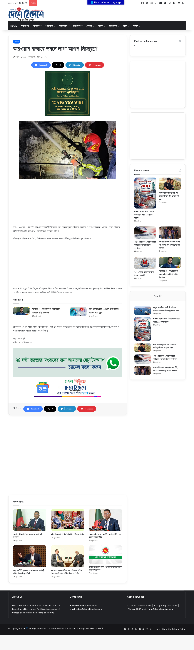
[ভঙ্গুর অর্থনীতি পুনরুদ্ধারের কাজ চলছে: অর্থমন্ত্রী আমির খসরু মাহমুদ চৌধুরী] (29, 556)
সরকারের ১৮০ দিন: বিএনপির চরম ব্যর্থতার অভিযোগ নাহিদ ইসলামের (168, 274)
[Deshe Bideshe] (26, 14)
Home (13, 25)
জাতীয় (17, 41)
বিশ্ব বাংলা (76, 25)
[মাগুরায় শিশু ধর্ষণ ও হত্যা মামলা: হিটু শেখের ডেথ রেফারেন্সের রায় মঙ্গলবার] (170, 232)
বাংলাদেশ (36, 25)
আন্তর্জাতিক (63, 25)
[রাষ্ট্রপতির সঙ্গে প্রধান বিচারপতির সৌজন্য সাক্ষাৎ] (67, 520)
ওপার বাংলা (49, 25)
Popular (158, 296)
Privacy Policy (160, 605)
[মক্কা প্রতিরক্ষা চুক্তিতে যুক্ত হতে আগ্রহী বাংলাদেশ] (29, 520)
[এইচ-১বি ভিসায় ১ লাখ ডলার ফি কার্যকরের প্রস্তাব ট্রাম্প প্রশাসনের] (145, 232)
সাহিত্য (135, 25)
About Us (166, 629)
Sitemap (131, 609)
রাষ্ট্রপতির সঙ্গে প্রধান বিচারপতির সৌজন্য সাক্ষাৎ (67, 534)
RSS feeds (142, 609)
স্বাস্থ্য (125, 25)
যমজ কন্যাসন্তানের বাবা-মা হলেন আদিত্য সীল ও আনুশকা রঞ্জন (169, 195)
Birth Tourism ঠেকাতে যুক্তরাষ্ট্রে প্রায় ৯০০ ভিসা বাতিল (144, 214)
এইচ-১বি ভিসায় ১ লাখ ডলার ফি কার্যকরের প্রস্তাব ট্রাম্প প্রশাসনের (145, 244)
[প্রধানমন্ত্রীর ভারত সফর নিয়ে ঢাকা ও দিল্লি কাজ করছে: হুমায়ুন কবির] (105, 520)
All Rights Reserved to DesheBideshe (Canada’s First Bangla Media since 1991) (66, 628)
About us (131, 605)
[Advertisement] (67, 204)
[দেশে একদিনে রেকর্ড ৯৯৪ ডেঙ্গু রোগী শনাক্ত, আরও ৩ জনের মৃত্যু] (78, 311)
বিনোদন (100, 25)
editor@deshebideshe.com (89, 609)
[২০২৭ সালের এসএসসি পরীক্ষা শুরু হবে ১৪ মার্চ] (145, 263)
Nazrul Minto (91, 605)
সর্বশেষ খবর (25, 25)
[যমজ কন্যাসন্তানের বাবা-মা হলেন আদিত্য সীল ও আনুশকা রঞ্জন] (170, 184)
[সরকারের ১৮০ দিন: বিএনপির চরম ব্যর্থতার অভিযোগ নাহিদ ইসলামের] (21, 311)
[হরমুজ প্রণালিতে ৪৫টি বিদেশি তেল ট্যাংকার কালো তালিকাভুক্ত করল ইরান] (142, 310)
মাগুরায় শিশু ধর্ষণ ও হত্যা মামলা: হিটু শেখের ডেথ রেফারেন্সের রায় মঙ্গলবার (169, 244)
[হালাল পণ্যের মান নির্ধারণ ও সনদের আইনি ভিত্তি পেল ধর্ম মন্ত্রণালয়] (105, 554)
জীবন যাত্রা (113, 25)
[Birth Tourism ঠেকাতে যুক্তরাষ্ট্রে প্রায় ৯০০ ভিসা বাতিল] (145, 193)
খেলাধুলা (89, 25)
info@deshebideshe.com (161, 609)
